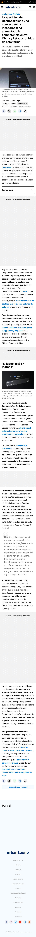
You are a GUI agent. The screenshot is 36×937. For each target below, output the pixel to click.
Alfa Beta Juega (18, 902)
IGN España (18, 916)
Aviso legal (18, 869)
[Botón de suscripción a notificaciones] (34, 7)
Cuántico (6, 2)
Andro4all (18, 898)
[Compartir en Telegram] (20, 111)
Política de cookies (18, 883)
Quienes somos (18, 860)
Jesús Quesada (10, 104)
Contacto (18, 888)
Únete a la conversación (18, 787)
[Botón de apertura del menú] (2, 7)
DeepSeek (6, 167)
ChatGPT (25, 291)
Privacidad (28, 2)
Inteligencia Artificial (11, 14)
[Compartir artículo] (25, 111)
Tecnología (16, 101)
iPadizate (18, 907)
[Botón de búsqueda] (30, 7)
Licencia (18, 865)
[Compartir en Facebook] (4, 111)
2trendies (18, 912)
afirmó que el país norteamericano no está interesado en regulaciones (16, 431)
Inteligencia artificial (17, 2)
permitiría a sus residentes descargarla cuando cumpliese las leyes (17, 772)
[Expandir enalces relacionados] (32, 190)
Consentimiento (18, 879)
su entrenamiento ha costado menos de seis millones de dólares (18, 304)
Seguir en (21, 104)
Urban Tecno (13, 7)
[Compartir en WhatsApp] (15, 111)
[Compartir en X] (9, 111)
